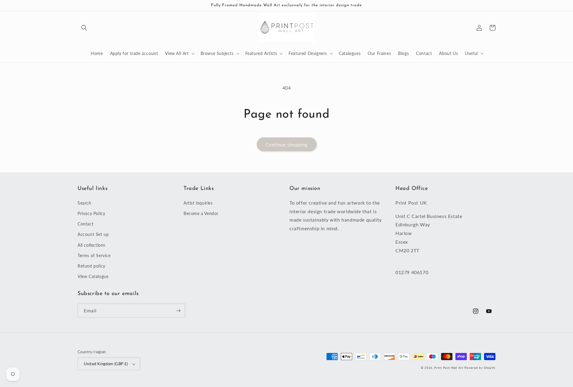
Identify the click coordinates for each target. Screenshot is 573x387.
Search (84, 202)
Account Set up (93, 234)
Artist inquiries (198, 202)
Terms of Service (94, 255)
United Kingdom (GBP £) (106, 363)
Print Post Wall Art (448, 367)
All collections (91, 245)
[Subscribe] (178, 311)
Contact (85, 223)
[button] (84, 27)
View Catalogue (93, 276)
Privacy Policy (91, 213)
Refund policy (91, 265)
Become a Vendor (201, 213)
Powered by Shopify (479, 367)
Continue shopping (287, 144)
